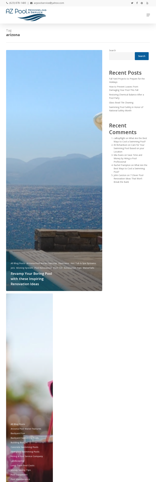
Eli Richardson (120, 144)
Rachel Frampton (122, 165)
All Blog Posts (18, 263)
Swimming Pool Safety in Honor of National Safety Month (126, 109)
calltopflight (119, 138)
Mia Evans (119, 155)
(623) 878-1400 (17, 3)
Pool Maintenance (20, 479)
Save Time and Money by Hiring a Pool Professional (128, 158)
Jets (13, 267)
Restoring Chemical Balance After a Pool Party (126, 96)
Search (112, 50)
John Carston (120, 175)
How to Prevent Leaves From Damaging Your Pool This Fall (123, 88)
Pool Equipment (19, 474)
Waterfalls (88, 267)
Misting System (24, 267)
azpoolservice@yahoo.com (49, 3)
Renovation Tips (72, 267)
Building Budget (19, 442)
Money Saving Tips (21, 470)
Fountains (63, 263)
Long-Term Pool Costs (22, 465)
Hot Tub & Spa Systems (83, 263)
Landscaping (17, 460)
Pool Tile (57, 267)
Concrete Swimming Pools (24, 447)
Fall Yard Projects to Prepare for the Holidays (127, 80)
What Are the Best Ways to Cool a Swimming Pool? (130, 168)
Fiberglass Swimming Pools (25, 451)
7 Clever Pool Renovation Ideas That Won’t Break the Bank (128, 178)
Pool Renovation (43, 267)
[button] (148, 15)
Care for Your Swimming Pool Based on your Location (129, 148)
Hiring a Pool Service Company (27, 456)
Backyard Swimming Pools (25, 437)
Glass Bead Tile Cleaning (121, 102)
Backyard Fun (18, 433)
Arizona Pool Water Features (42, 263)
